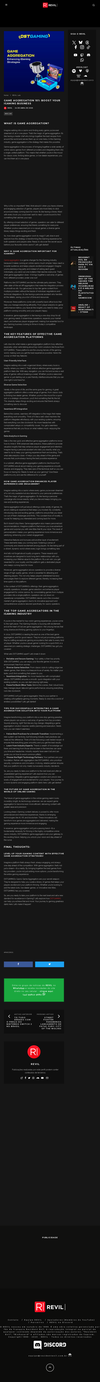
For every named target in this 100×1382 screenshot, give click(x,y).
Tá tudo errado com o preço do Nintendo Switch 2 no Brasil (19, 1022)
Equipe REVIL (33, 1320)
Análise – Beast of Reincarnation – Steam (87, 308)
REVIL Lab (8, 113)
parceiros (9, 952)
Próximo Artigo (45, 1014)
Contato (13, 1320)
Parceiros (37, 1322)
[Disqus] (34, 1124)
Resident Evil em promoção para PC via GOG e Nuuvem (85, 263)
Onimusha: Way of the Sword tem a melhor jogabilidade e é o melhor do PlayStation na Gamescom (86, 287)
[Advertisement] (34, 182)
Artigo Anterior (23, 1014)
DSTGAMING (55, 898)
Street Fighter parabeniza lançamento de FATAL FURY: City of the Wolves (50, 1023)
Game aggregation (12, 260)
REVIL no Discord (61, 1322)
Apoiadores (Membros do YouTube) (71, 1320)
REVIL (10, 108)
